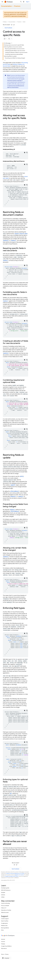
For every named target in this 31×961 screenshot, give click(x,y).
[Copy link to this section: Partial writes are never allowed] (12, 844)
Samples (3, 892)
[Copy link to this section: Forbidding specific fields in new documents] (18, 294)
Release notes (4, 925)
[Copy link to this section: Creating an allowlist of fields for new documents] (21, 343)
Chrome (3, 941)
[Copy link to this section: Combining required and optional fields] (16, 382)
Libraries (3, 894)
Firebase (5, 21)
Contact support (5, 918)
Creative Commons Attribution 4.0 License (15, 873)
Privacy (7, 954)
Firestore (17, 6)
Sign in (27, 1)
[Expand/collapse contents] (12, 43)
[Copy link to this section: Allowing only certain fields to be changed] (17, 550)
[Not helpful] (14, 25)
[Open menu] (2, 1)
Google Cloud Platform (6, 946)
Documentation (6, 6)
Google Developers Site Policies (12, 876)
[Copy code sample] (27, 152)
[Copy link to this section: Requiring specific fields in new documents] (18, 251)
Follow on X (3, 907)
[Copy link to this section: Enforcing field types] (26, 608)
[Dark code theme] (25, 152)
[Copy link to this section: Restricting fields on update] (11, 458)
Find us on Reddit (5, 905)
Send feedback (8, 27)
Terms (2, 954)
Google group (4, 923)
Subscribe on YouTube (6, 910)
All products (4, 948)
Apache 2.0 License (19, 874)
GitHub (2, 897)
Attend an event (5, 912)
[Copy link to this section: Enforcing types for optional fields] (9, 782)
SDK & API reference (5, 890)
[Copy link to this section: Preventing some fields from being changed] (17, 506)
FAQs (2, 930)
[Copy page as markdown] (9, 38)
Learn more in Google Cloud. (18, 16)
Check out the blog (5, 903)
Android (3, 939)
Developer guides (5, 888)
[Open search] (21, 2)
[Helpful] (12, 25)
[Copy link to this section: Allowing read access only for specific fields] (4, 121)
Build (24, 21)
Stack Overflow (4, 921)
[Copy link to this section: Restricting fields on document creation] (24, 215)
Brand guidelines (5, 927)
